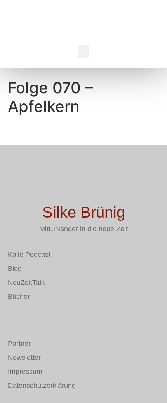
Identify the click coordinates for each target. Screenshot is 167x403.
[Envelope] (13, 319)
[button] (83, 51)
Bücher (19, 296)
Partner (19, 343)
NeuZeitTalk (26, 282)
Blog (15, 268)
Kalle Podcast (29, 254)
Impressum (25, 371)
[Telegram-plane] (37, 319)
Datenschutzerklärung (42, 385)
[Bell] (60, 319)
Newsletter (24, 357)
